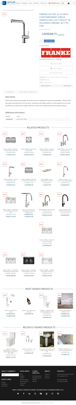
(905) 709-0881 (63, 379)
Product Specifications (57, 72)
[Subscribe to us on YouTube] (46, 393)
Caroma (49, 320)
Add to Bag (49, 41)
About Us (44, 3)
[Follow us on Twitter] (18, 393)
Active (48, 79)
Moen (30, 219)
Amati (4, 10)
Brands (36, 3)
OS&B (67, 357)
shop (8, 10)
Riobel (67, 157)
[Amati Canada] (8, 3)
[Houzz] (35, 393)
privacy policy (44, 402)
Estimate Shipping (57, 68)
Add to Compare (57, 63)
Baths (18, 3)
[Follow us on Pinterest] (58, 393)
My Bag (3, 382)
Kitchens (12, 10)
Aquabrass (31, 317)
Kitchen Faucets (20, 10)
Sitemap (34, 381)
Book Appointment (37, 376)
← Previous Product (45, 85)
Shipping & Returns (37, 377)
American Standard (13, 360)
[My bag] (68, 3)
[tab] (10, 92)
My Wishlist (4, 384)
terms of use (51, 402)
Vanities (22, 377)
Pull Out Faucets (29, 10)
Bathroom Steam (24, 379)
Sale (30, 3)
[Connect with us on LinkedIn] (29, 393)
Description (10, 92)
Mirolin (67, 319)
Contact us (47, 374)
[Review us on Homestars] (41, 393)
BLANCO (12, 157)
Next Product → (68, 85)
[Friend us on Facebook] (23, 393)
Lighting (22, 385)
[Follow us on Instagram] (52, 393)
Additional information (27, 92)
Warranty (34, 379)
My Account (4, 386)
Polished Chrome (48, 82)
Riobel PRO (13, 188)
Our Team (47, 377)
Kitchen (25, 3)
